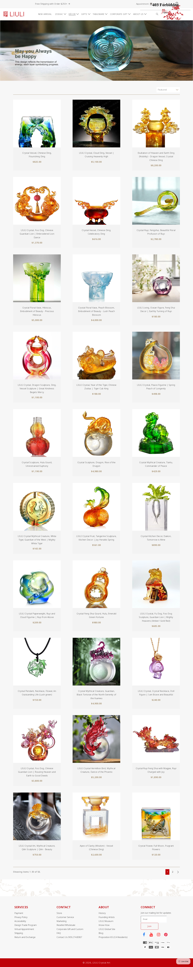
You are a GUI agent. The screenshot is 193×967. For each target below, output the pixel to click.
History (102, 913)
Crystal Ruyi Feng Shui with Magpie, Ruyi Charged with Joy (156, 770)
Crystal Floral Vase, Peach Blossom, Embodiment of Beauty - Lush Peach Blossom (96, 311)
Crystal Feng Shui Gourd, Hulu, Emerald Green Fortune (96, 615)
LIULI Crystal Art (101, 962)
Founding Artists (107, 917)
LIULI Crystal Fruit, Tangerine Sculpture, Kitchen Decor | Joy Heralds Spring (96, 538)
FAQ (59, 933)
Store (59, 913)
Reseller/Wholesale (66, 925)
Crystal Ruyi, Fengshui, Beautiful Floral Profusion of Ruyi (156, 232)
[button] (60, 14)
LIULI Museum (106, 921)
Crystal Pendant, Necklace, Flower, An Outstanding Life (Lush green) (37, 693)
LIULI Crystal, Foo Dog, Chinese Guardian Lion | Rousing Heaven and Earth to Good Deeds (37, 772)
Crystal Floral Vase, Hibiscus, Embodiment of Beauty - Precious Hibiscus (37, 311)
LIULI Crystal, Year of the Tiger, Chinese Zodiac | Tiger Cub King (97, 387)
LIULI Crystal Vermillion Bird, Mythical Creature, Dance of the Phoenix (96, 770)
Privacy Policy (20, 917)
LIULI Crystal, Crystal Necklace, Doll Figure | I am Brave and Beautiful (156, 693)
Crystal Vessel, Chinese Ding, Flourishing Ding (37, 154)
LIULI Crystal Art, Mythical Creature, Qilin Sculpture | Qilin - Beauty (37, 847)
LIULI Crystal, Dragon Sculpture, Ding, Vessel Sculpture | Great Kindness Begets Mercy (37, 389)
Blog (101, 933)
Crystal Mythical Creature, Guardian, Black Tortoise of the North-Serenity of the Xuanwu (96, 695)
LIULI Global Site (107, 929)
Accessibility (20, 921)
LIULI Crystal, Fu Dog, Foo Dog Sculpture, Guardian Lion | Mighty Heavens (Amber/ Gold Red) (156, 617)
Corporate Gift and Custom (70, 929)
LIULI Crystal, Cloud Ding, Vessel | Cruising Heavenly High (96, 154)
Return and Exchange (24, 937)
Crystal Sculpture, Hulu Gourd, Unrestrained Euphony (37, 464)
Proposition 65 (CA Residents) (113, 937)
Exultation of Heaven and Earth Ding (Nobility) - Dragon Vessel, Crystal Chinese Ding (156, 156)
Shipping (18, 933)
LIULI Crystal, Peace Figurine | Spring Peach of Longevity (156, 387)
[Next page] (178, 872)
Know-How (104, 925)
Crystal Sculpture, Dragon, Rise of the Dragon (96, 464)
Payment (18, 913)
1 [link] (167, 871)
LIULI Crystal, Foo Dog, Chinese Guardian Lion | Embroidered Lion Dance (37, 234)
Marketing (62, 921)
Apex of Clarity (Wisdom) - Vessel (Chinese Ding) (96, 847)
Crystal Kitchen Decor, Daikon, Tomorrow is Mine (156, 538)
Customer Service (65, 917)
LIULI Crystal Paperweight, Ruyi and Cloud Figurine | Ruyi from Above (37, 615)
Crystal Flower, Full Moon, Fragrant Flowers (156, 847)
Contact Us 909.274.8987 (69, 937)
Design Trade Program (25, 925)
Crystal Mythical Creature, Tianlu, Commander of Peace (156, 464)
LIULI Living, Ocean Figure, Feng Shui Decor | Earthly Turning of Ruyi (156, 309)
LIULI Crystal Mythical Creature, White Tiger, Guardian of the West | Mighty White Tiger (37, 540)
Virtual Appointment (24, 929)
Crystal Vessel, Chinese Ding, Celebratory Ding (96, 232)
